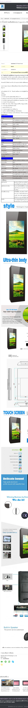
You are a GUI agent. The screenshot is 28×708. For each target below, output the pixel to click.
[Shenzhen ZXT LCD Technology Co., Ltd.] (8, 6)
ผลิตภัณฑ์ (6, 18)
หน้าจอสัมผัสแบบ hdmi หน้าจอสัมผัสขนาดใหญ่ (14, 647)
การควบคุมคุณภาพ (17, 13)
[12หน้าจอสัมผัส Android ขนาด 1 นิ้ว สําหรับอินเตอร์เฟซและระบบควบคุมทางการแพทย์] (16, 683)
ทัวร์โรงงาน (7, 13)
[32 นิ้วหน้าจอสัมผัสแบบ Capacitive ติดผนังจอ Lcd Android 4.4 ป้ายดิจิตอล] (4, 28)
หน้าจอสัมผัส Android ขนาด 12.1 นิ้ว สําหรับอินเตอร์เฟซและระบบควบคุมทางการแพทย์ (5, 690)
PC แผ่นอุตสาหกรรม (15, 18)
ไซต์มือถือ (11, 706)
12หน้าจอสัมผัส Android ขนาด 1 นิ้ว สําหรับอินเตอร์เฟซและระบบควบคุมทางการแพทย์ (16, 690)
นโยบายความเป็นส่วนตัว (18, 706)
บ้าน (2, 18)
